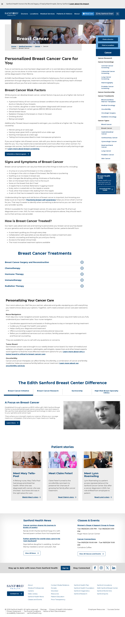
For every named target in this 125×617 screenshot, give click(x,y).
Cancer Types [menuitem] (103, 120)
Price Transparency (58, 599)
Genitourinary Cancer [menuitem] (109, 138)
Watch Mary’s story (30, 497)
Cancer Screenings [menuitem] (106, 62)
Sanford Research (80, 594)
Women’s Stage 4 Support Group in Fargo (95, 525)
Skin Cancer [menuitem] (105, 158)
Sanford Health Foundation (84, 588)
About (30, 585)
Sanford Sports (102, 594)
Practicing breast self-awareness (41, 200)
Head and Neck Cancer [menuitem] (107, 146)
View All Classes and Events (90, 554)
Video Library (33, 594)
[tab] (44, 262)
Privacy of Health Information (60, 609)
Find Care (89, 14)
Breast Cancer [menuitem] (106, 128)
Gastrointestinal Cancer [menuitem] (107, 133)
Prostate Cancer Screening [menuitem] (107, 87)
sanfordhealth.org (34, 613)
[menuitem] (24, 13)
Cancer (37, 46)
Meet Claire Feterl (61, 473)
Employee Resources (96, 609)
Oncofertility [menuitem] (106, 109)
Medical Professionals (36, 588)
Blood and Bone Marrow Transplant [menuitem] (108, 100)
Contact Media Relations (60, 585)
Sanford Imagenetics (81, 591)
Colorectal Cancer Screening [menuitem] (108, 72)
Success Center (114, 609)
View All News (30, 553)
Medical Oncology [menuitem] (108, 105)
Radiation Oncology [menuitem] (108, 117)
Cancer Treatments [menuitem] (106, 96)
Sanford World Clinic (104, 591)
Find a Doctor (108, 39)
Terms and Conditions (32, 611)
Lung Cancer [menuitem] (106, 151)
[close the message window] (2, 4)
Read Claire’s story (66, 497)
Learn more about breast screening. (24, 149)
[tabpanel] (62, 415)
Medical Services (25, 46)
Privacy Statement (14, 611)
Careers (31, 591)
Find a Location (108, 45)
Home (13, 46)
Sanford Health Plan (81, 585)
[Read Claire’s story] (62, 459)
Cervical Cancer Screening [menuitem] (107, 66)
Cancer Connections (86, 539)
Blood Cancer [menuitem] (106, 124)
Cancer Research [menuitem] (105, 58)
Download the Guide (105, 189)
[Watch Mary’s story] (27, 459)
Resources (55, 594)
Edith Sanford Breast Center (107, 588)
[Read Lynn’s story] (98, 459)
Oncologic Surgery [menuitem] (108, 113)
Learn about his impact (79, 4)
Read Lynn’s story (102, 497)
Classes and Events (35, 599)
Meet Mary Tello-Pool (24, 474)
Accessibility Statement (16, 613)
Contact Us (14, 594)
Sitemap (43, 609)
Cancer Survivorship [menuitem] (106, 92)
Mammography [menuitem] (107, 83)
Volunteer (54, 591)
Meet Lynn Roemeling (91, 474)
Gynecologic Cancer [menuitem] (109, 141)
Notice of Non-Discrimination (54, 611)
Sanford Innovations (104, 585)
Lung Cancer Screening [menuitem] (106, 78)
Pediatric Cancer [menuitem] (107, 155)
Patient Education (57, 597)
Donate (54, 588)
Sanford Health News (36, 597)
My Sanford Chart (105, 14)
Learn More (11, 423)
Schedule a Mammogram (16, 154)
